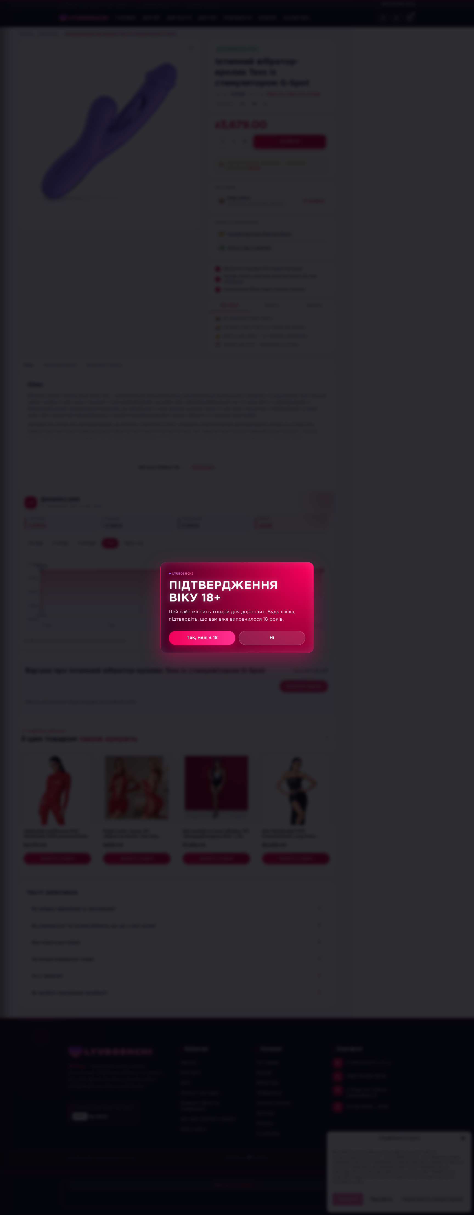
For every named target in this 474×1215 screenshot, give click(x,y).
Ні (272, 638)
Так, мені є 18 (202, 638)
